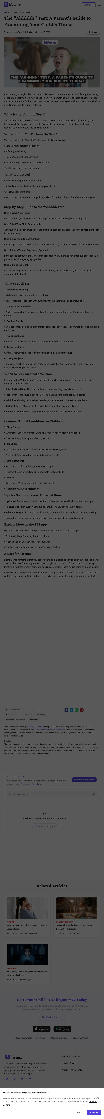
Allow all (94, 1112)
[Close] (100, 1092)
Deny (78, 1112)
